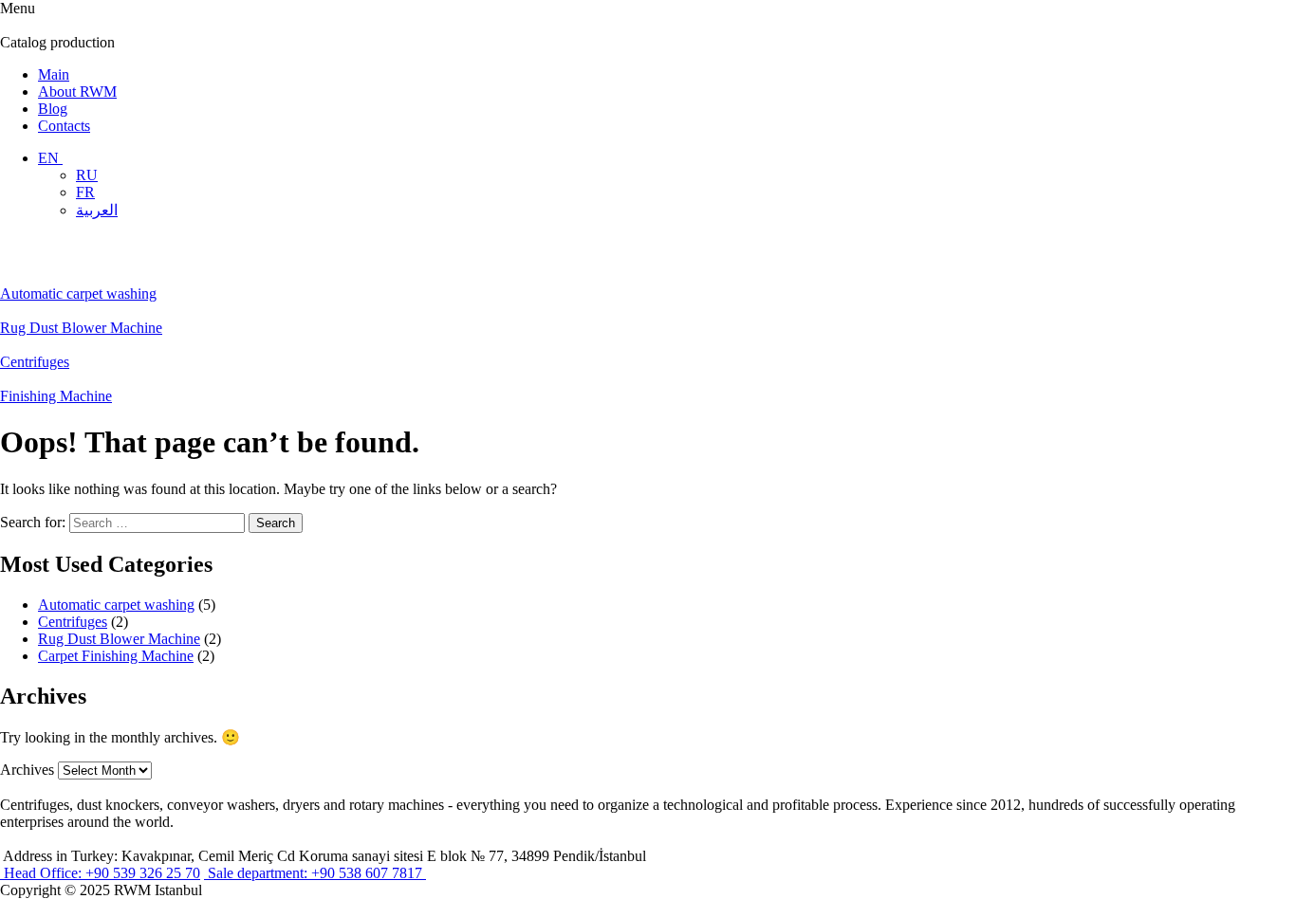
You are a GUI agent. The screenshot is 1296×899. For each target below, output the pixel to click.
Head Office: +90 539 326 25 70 (100, 873)
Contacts (64, 126)
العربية (97, 210)
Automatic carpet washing (116, 604)
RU (87, 175)
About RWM (77, 91)
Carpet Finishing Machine (116, 656)
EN (50, 158)
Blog (52, 109)
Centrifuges (72, 622)
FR (85, 192)
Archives (27, 769)
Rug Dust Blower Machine (119, 639)
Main (53, 74)
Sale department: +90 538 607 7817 (315, 873)
